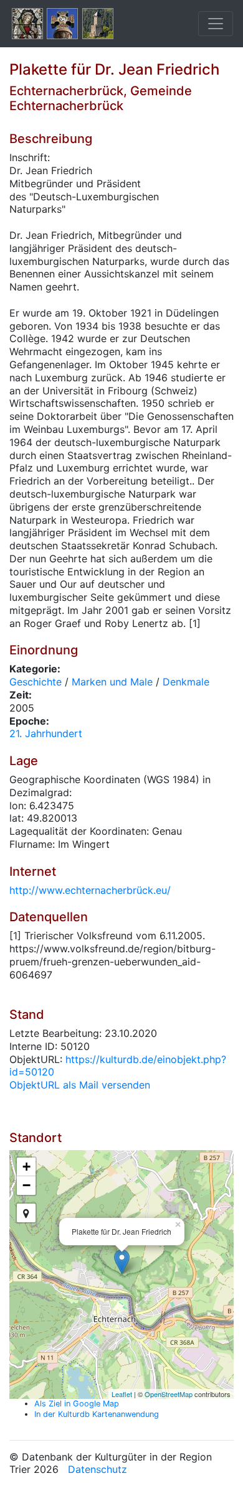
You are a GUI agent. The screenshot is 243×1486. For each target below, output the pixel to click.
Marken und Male (112, 682)
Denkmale (186, 682)
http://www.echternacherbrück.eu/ (90, 890)
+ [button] (26, 1166)
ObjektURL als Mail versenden (79, 1085)
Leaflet (122, 1394)
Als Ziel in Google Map (76, 1403)
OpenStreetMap (169, 1394)
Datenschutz (97, 1469)
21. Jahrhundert (45, 733)
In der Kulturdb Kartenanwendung (96, 1414)
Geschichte (35, 682)
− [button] (26, 1185)
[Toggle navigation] (215, 23)
